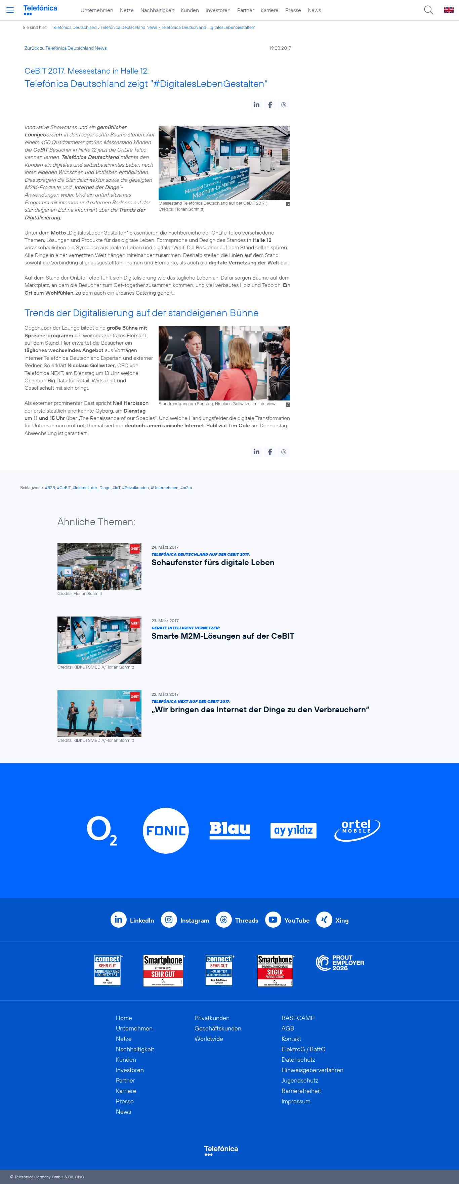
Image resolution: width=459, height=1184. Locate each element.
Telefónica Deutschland (74, 27)
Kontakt (291, 1039)
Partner (245, 10)
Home (124, 1018)
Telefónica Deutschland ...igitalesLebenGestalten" (208, 27)
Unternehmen (97, 10)
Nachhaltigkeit (157, 10)
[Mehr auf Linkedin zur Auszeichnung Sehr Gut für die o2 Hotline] (220, 971)
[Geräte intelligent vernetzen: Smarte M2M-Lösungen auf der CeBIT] (226, 643)
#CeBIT (64, 487)
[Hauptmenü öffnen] (10, 10)
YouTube (297, 920)
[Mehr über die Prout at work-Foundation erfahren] (340, 971)
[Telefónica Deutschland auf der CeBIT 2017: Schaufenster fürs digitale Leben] (226, 569)
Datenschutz (298, 1059)
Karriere (270, 10)
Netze (127, 10)
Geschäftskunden (218, 1028)
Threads (246, 920)
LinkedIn (142, 920)
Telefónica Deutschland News (128, 27)
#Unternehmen (164, 487)
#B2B (50, 487)
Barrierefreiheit (301, 1091)
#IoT (116, 487)
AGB (288, 1028)
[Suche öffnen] (429, 10)
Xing (342, 920)
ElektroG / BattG (304, 1049)
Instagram (194, 920)
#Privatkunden (135, 487)
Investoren (218, 10)
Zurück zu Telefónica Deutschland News (66, 48)
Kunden (190, 10)
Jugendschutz (300, 1080)
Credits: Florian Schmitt (181, 209)
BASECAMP (298, 1018)
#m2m (186, 487)
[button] (256, 105)
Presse (293, 10)
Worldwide (209, 1039)
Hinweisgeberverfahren (312, 1070)
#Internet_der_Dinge (92, 487)
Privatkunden (212, 1018)
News (314, 10)
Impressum (296, 1101)
